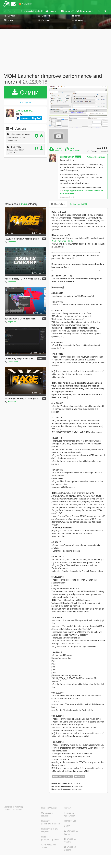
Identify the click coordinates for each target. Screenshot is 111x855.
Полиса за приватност (69, 814)
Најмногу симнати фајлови (49, 830)
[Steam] (21, 114)
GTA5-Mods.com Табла (49, 846)
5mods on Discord (70, 848)
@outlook (80, 183)
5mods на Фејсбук (70, 840)
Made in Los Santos (13, 809)
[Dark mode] (99, 10)
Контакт (67, 807)
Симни (28, 92)
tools (24, 204)
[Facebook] (17, 114)
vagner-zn (12, 321)
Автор (77, 157)
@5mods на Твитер (71, 832)
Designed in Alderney (13, 806)
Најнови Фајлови (49, 807)
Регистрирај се (87, 10)
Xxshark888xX (24, 110)
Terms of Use (70, 820)
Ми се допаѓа (75, 150)
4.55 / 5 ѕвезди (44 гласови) (97, 151)
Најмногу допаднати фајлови (50, 822)
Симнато (58, 150)
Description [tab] (59, 203)
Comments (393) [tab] (80, 203)
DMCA (67, 825)
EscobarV (12, 241)
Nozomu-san (13, 361)
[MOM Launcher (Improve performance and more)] (78, 100)
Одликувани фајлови (47, 814)
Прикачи (52, 10)
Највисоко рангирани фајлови (50, 838)
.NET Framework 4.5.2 (61, 240)
